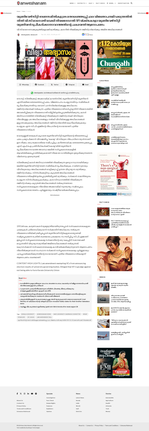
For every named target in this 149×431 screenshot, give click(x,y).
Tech (107, 408)
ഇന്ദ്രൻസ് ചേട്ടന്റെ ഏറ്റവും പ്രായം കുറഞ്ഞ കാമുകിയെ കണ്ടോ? (121, 310)
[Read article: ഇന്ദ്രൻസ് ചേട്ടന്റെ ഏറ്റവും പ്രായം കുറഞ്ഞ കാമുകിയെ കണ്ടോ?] (103, 311)
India (77, 403)
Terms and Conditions (24, 408)
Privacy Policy (21, 406)
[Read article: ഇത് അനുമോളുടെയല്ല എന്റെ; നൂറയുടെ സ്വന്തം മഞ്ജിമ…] (103, 286)
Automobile (110, 397)
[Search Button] (131, 3)
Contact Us (20, 403)
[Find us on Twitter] (21, 393)
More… (111, 3)
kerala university (27, 314)
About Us (20, 400)
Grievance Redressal (23, 411)
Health (108, 403)
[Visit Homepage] (31, 3)
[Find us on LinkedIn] (28, 394)
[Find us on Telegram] (36, 394)
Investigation (123, 3)
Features (49, 406)
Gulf (90, 3)
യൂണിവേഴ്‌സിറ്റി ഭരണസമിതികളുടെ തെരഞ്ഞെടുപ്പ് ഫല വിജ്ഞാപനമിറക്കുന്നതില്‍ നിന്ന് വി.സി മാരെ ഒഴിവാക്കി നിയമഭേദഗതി (54, 320)
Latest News (80, 397)
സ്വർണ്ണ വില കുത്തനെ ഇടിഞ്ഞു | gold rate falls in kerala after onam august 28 (49, 307)
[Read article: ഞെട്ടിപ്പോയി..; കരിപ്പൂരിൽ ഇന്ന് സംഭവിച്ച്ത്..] (103, 335)
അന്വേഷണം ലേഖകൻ (29, 34)
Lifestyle (108, 406)
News (72, 3)
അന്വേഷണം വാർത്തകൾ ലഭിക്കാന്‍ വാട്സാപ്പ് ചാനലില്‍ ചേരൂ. (56, 93)
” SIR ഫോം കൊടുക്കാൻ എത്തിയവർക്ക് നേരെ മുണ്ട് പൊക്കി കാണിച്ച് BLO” (121, 322)
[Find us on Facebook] (17, 394)
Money (108, 411)
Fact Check (100, 3)
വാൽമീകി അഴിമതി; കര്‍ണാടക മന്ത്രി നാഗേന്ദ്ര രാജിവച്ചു (120, 102)
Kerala (29, 11)
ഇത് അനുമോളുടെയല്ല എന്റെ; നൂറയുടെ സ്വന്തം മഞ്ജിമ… (119, 285)
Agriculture (109, 400)
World (78, 406)
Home (18, 11)
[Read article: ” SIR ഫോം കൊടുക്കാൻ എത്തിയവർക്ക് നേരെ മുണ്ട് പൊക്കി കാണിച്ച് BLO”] (103, 323)
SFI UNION (31, 317)
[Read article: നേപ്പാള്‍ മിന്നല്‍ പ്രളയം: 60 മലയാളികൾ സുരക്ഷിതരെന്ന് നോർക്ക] (103, 116)
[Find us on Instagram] (24, 394)
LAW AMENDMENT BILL (44, 317)
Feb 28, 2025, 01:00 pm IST (50, 34)
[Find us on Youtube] (32, 394)
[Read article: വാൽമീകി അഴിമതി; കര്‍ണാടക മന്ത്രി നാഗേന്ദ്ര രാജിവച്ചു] (103, 103)
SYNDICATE (21, 317)
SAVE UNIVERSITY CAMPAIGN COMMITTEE (67, 314)
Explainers (49, 408)
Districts (81, 3)
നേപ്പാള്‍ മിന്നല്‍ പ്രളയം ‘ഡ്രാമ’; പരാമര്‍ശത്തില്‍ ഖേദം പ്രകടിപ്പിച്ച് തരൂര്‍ (121, 127)
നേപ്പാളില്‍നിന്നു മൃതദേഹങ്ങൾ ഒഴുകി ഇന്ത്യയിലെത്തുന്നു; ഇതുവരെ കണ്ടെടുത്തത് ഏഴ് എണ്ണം (120, 91)
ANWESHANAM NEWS (44, 314)
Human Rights (50, 403)
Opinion (49, 411)
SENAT (85, 314)
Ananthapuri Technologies (33, 427)
